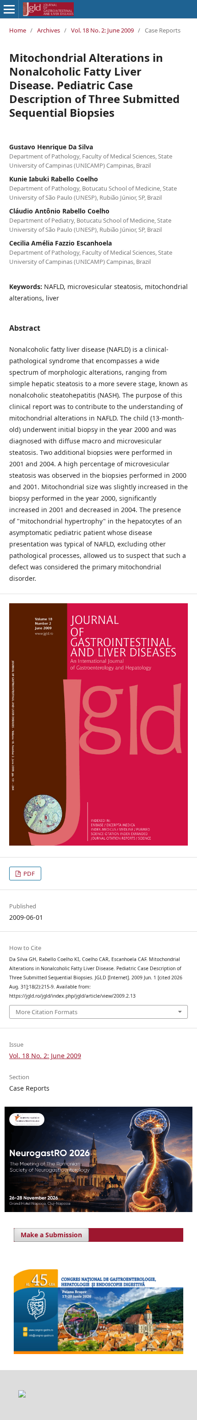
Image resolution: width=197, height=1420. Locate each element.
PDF (28, 873)
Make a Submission (51, 1234)
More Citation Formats (46, 1012)
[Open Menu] (9, 9)
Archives (48, 30)
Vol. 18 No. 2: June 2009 (102, 30)
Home (17, 30)
